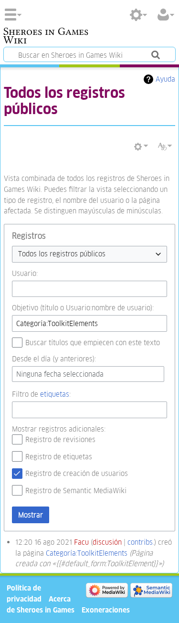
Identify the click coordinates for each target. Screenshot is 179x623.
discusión (107, 542)
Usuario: (25, 273)
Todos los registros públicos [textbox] (61, 253)
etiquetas (54, 394)
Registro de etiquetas (58, 456)
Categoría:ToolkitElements (86, 553)
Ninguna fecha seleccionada (60, 374)
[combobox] (89, 254)
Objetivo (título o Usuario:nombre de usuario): (83, 307)
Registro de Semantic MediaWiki (75, 490)
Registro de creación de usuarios (76, 473)
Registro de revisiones (60, 439)
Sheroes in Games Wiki (45, 36)
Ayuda (165, 79)
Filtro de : (41, 394)
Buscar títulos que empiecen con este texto (92, 342)
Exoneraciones (106, 609)
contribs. (140, 542)
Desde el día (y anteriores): (54, 358)
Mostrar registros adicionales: (58, 428)
